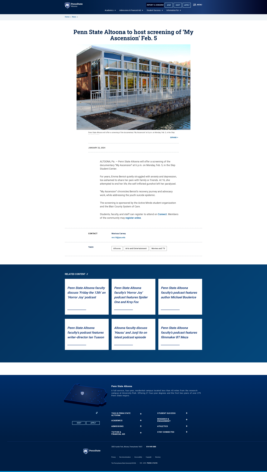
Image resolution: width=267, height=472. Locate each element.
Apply (186, 5)
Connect (162, 214)
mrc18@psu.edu (118, 237)
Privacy (113, 457)
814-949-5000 (151, 447)
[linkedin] (91, 413)
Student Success (154, 10)
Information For (173, 10)
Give (169, 5)
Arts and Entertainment (136, 248)
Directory (158, 457)
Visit (178, 5)
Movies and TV (158, 248)
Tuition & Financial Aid (118, 433)
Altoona (117, 248)
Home (67, 17)
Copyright (148, 457)
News (74, 17)
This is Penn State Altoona (120, 414)
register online (133, 218)
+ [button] (141, 414)
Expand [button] (173, 137)
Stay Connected (165, 432)
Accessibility (138, 457)
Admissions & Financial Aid (130, 10)
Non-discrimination (125, 457)
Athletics (162, 426)
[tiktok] (96, 413)
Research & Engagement (164, 420)
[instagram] (80, 413)
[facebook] (75, 413)
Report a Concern (155, 5)
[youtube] (85, 413)
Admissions (117, 426)
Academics (109, 10)
